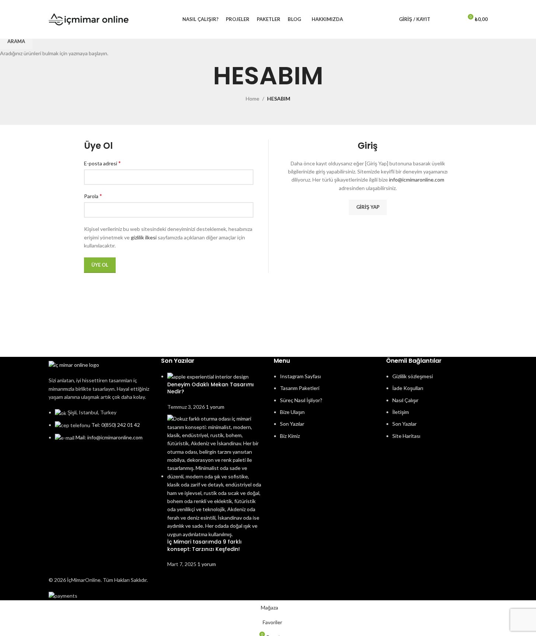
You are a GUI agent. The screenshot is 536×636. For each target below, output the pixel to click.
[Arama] (440, 19)
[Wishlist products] (453, 19)
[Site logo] (89, 18)
